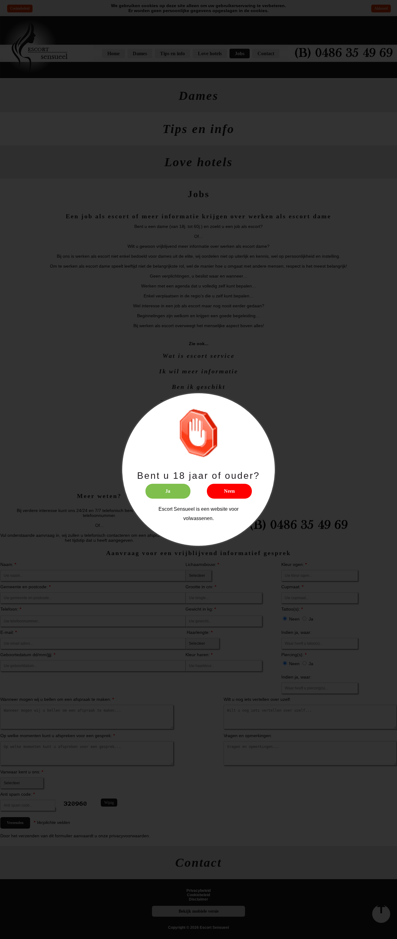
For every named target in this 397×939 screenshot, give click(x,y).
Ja (167, 491)
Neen (229, 491)
